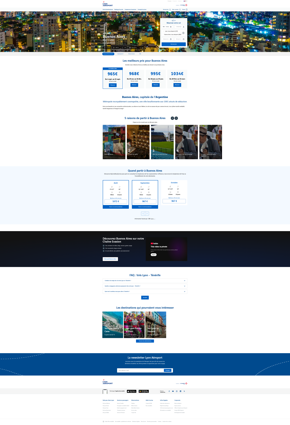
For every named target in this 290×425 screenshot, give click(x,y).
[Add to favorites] (177, 14)
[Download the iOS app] (132, 392)
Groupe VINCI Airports (179, 410)
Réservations (135, 400)
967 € (145, 201)
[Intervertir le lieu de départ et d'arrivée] (183, 33)
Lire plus (145, 297)
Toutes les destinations (145, 341)
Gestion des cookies (167, 421)
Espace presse (177, 405)
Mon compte (175, 9)
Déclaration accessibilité (165, 410)
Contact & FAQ (149, 403)
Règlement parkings (164, 405)
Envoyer (168, 370)
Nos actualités (149, 405)
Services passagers (122, 400)
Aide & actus (149, 400)
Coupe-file (133, 412)
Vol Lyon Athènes (106, 403)
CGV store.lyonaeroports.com (166, 408)
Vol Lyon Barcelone (107, 410)
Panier (183, 9)
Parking (133, 403)
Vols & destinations (108, 9)
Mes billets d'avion (135, 408)
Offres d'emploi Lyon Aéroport (180, 408)
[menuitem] (107, 9)
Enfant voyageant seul (121, 408)
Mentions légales (136, 421)
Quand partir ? (120, 53)
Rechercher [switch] (166, 9)
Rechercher (174, 44)
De (164, 31)
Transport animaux (121, 410)
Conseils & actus (142, 9)
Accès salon (134, 410)
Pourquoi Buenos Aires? (108, 53)
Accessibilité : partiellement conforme (123, 421)
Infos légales (164, 400)
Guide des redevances (165, 403)
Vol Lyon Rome (106, 405)
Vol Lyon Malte (106, 412)
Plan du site (143, 421)
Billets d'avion (134, 405)
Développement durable (179, 412)
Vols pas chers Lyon (108, 400)
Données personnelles (152, 421)
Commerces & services (130, 9)
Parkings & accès (118, 9)
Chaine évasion (131, 53)
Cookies (159, 421)
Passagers (169, 1)
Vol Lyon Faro (105, 408)
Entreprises (175, 1)
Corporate (180, 1)
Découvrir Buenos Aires (110, 259)
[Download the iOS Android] (144, 392)
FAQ (140, 53)
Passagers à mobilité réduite (123, 405)
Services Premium (121, 412)
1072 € (115, 201)
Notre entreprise (177, 403)
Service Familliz (120, 403)
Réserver (112, 85)
